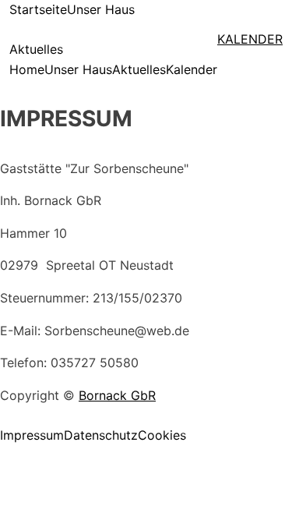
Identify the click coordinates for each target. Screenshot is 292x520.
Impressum (32, 435)
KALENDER (250, 39)
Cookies (162, 435)
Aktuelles (36, 49)
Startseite (38, 9)
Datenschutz (101, 435)
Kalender (191, 69)
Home (26, 69)
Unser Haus (101, 9)
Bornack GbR (117, 395)
